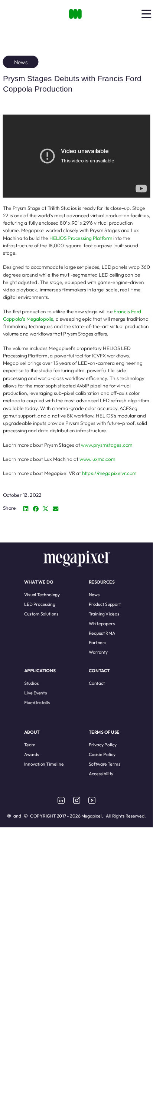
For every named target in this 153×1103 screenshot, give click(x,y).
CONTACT (99, 670)
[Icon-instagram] (76, 800)
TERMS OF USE (104, 732)
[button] (26, 508)
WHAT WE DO (38, 582)
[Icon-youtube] (92, 800)
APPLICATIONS (40, 670)
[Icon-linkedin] (61, 800)
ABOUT (31, 732)
